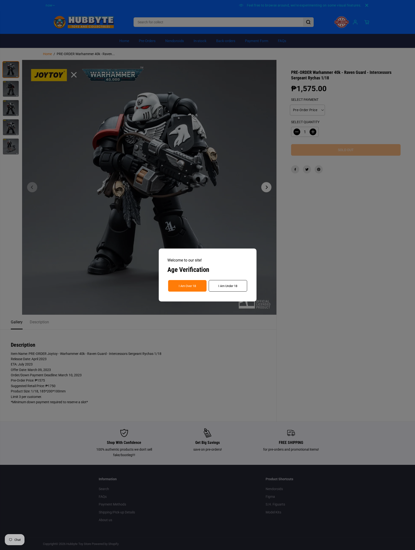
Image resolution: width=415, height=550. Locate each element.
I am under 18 (227, 286)
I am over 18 (187, 286)
